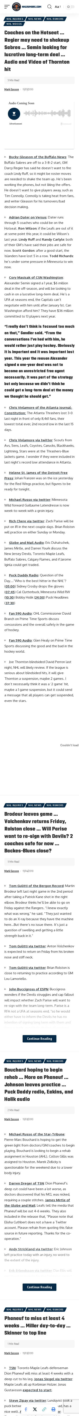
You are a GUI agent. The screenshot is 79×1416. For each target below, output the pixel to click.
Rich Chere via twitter (26, 521)
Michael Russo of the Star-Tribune (37, 1134)
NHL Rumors (55, 19)
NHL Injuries (15, 19)
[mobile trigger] (8, 6)
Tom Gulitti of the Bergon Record (36, 886)
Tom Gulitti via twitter (27, 946)
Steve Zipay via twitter (27, 1400)
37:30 (9, 603)
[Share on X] (35, 1409)
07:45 (9, 592)
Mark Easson (11, 89)
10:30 (9, 597)
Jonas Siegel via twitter (53, 1379)
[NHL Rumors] (26, 6)
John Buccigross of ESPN (28, 989)
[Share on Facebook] (25, 1409)
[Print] (53, 1409)
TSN (12, 1368)
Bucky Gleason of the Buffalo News (37, 157)
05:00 (10, 586)
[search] (49, 6)
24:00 (39, 597)
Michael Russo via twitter (29, 500)
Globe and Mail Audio (26, 543)
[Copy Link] (44, 1409)
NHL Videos (14, 24)
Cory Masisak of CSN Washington (36, 277)
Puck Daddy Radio (23, 575)
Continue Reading (39, 1038)
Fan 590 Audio (20, 613)
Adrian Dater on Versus (28, 217)
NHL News (35, 19)
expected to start (37, 1390)
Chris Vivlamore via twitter (30, 440)
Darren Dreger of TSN (26, 1183)
